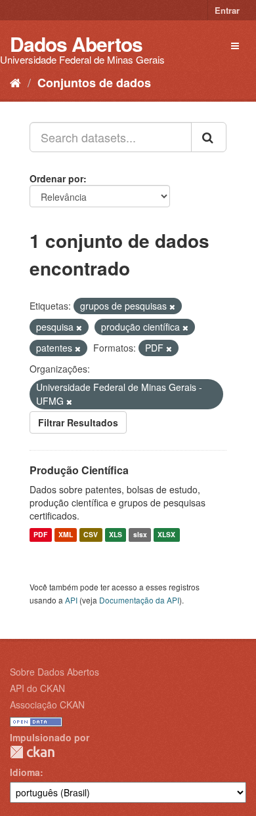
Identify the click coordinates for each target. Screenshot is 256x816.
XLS (115, 535)
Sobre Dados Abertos (54, 671)
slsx (140, 535)
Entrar (227, 10)
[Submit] (208, 137)
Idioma (25, 772)
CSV (90, 535)
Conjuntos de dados (94, 82)
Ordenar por (56, 178)
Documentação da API (139, 599)
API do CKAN (37, 688)
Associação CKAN (47, 704)
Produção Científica (79, 470)
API (71, 599)
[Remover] (172, 306)
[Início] (15, 82)
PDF (40, 535)
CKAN (32, 752)
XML (65, 535)
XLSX (166, 535)
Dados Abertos (76, 44)
